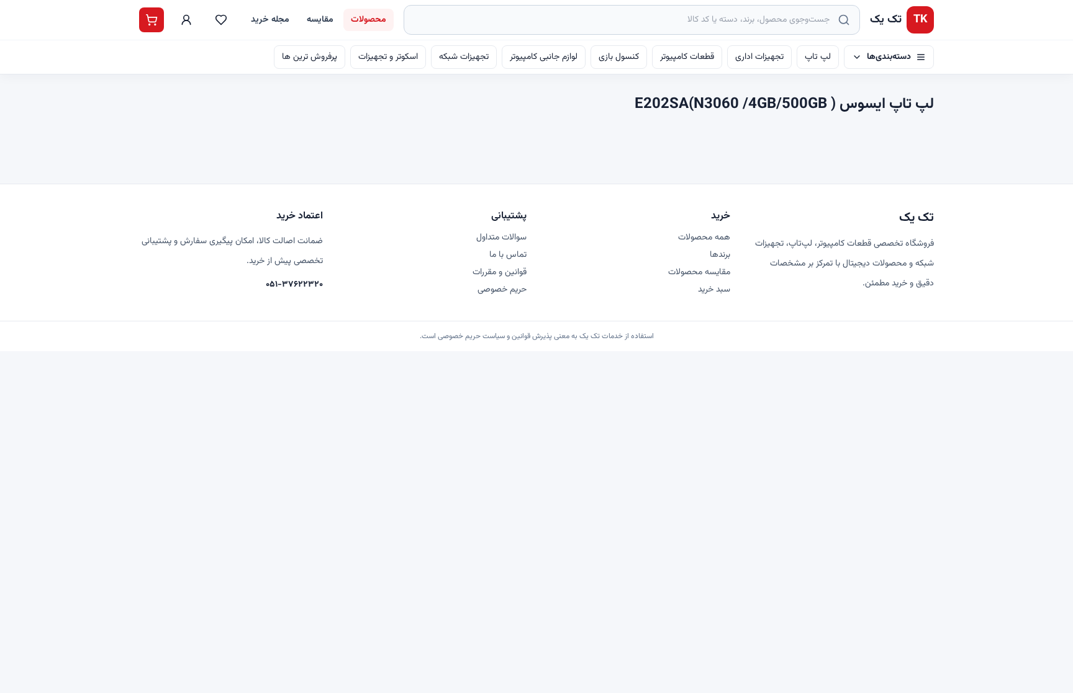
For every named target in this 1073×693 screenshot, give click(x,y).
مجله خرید (270, 20)
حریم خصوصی (502, 290)
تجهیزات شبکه (464, 57)
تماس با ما (508, 255)
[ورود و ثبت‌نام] (186, 19)
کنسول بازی (619, 57)
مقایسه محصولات (699, 272)
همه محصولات (704, 237)
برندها (720, 255)
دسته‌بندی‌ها (889, 57)
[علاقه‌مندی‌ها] (221, 19)
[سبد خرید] (151, 19)
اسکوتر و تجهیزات (388, 57)
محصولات (368, 20)
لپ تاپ (818, 57)
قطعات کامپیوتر (687, 57)
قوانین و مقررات (500, 272)
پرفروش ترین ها (309, 57)
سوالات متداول (501, 237)
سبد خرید (714, 290)
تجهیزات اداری (759, 57)
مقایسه (320, 20)
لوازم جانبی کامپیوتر (543, 57)
